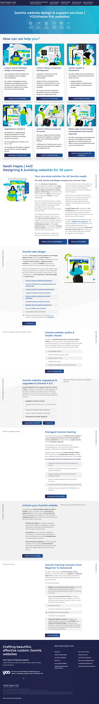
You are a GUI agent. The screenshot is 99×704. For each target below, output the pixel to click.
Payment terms (83, 654)
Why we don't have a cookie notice (12, 698)
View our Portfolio (78, 242)
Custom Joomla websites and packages (39, 280)
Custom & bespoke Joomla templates (38, 293)
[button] (39, 3)
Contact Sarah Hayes (61, 654)
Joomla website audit (54, 371)
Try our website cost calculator (36, 308)
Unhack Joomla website (32, 556)
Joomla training (52, 635)
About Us (57, 652)
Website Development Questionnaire (61, 667)
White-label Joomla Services (86, 666)
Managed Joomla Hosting (55, 496)
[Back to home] (8, 3)
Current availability (60, 657)
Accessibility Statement (85, 663)
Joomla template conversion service (38, 301)
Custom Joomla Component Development (40, 289)
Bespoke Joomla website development (39, 305)
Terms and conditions (84, 657)
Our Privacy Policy (83, 652)
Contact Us (30, 323)
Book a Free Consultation (52, 242)
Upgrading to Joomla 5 (32, 423)
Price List (57, 660)
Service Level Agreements (86, 660)
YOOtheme (50, 317)
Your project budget (61, 663)
